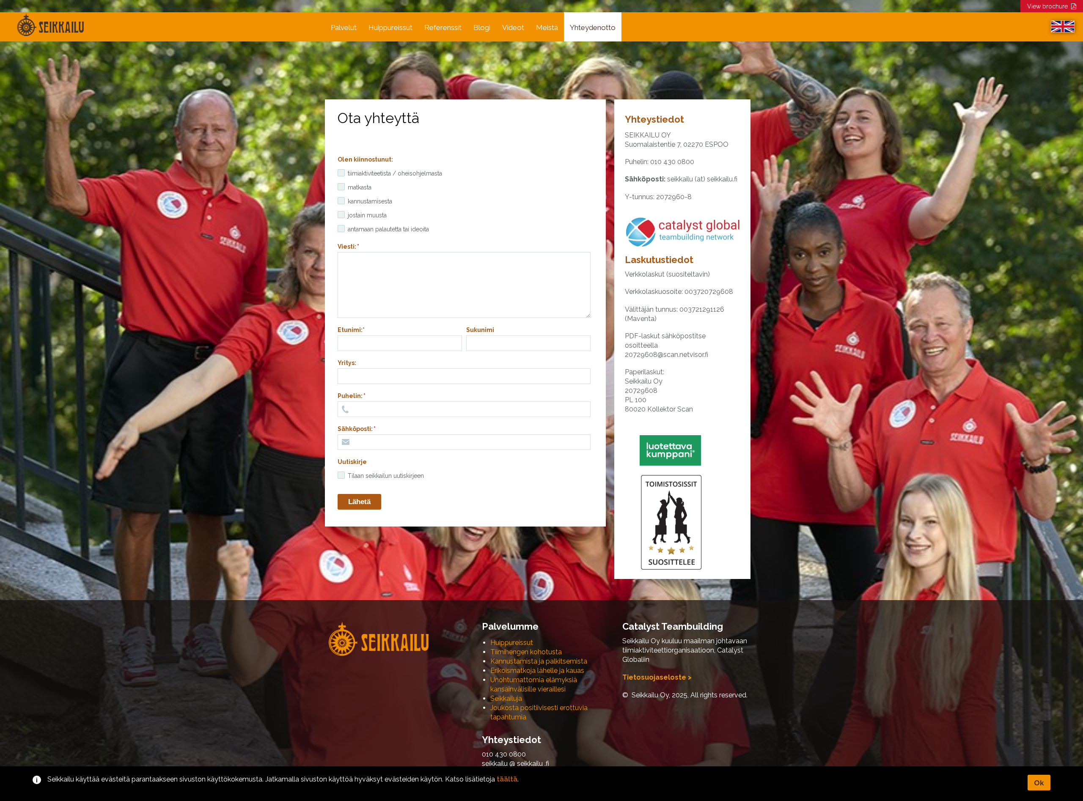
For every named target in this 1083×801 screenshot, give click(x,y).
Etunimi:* (351, 329)
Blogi (481, 27)
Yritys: (347, 362)
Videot (513, 27)
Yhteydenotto (593, 27)
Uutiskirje (352, 461)
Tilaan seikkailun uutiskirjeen (386, 475)
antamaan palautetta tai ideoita (388, 229)
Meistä (547, 27)
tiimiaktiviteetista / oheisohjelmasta (395, 173)
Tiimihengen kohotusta (526, 652)
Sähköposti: (355, 428)
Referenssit (443, 27)
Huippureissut (390, 27)
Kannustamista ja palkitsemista (538, 661)
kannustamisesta (370, 201)
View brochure (1049, 6)
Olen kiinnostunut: (365, 159)
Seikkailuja (506, 698)
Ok (1039, 783)
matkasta (359, 187)
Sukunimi (480, 329)
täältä (507, 779)
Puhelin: (350, 395)
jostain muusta (367, 215)
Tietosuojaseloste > (657, 677)
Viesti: (347, 246)
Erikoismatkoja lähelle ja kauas (537, 671)
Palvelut (344, 27)
